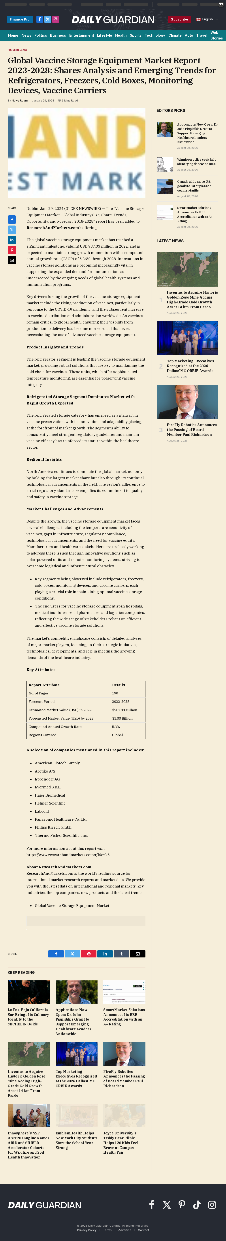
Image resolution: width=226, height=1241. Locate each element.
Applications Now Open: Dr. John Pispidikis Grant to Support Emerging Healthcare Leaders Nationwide (73, 1022)
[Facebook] (12, 219)
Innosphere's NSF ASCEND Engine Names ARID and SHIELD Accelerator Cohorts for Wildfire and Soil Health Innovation (28, 1145)
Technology (155, 35)
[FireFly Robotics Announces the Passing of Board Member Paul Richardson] (124, 1054)
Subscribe (179, 19)
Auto (189, 35)
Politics (40, 35)
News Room (20, 100)
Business (58, 35)
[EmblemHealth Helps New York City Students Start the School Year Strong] (77, 1115)
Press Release (18, 49)
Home (13, 35)
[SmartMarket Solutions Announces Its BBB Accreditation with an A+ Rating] (124, 992)
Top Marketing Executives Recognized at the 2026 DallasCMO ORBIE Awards (76, 1078)
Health (121, 35)
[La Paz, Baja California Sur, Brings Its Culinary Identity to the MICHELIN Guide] (29, 992)
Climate (175, 35)
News (26, 35)
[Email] (12, 260)
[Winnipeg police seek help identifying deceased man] (165, 164)
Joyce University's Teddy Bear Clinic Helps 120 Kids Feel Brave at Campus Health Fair (120, 1143)
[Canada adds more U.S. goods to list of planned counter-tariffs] (165, 186)
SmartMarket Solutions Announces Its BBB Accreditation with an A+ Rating (124, 1017)
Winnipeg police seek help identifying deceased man (196, 162)
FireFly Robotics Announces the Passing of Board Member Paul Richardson (124, 1078)
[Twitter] (12, 230)
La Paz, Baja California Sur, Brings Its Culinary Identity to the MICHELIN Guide (28, 1017)
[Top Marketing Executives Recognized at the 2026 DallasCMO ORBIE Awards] (77, 1054)
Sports (135, 35)
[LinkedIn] (12, 240)
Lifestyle (104, 35)
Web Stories (217, 35)
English (207, 19)
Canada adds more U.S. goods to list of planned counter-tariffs (194, 186)
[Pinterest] (12, 250)
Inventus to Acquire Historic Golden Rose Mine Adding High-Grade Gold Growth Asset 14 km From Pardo (26, 1083)
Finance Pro (20, 19)
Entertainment (81, 35)
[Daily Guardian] (113, 19)
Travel (201, 35)
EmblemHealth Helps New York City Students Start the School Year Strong (77, 1140)
